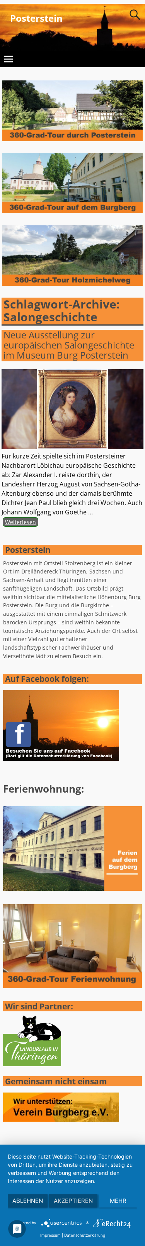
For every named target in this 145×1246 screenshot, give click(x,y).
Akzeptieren (73, 1200)
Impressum (50, 1235)
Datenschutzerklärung (84, 1235)
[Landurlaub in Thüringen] (32, 1064)
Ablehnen (27, 1200)
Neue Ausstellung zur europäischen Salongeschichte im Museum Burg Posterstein (68, 345)
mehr (118, 1200)
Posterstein (36, 18)
